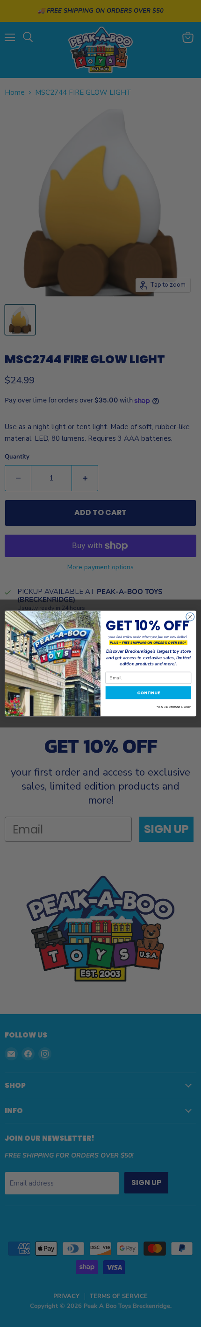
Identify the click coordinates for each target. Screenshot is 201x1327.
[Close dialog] (190, 617)
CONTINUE (148, 693)
